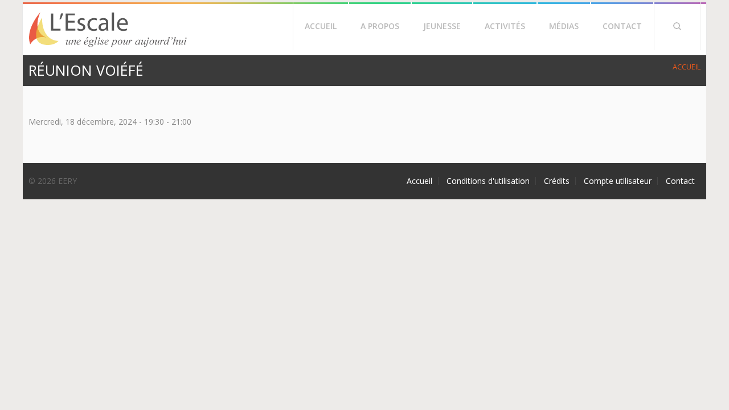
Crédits (557, 181)
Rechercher (677, 26)
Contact (622, 25)
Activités (505, 25)
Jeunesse (442, 25)
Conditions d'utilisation (488, 181)
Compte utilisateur (618, 181)
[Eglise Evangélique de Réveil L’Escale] (108, 45)
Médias (564, 25)
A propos (380, 25)
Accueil (321, 25)
